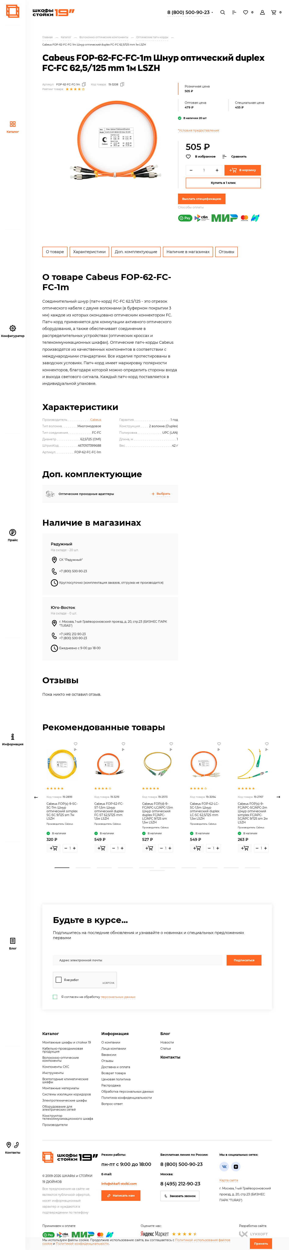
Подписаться (244, 960)
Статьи (165, 1048)
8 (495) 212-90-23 (180, 1184)
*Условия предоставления (198, 130)
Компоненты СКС (55, 1067)
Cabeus (95, 420)
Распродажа (111, 1085)
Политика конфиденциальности (126, 1098)
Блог (13, 948)
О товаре (55, 251)
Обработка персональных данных (127, 1091)
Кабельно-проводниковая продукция (62, 1050)
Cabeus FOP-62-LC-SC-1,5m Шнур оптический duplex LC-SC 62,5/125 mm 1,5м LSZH (204, 811)
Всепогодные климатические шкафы (65, 1080)
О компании (110, 1042)
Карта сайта (228, 1180)
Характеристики (89, 251)
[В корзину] (54, 848)
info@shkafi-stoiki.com (119, 1184)
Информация (115, 1033)
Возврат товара (113, 1073)
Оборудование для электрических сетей (59, 1108)
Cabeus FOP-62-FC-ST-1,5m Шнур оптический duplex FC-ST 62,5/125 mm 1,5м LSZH (109, 811)
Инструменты (53, 1073)
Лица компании (113, 1048)
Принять (261, 1244)
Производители (55, 1125)
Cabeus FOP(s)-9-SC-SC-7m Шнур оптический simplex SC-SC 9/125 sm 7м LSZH (62, 811)
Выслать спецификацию (201, 199)
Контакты (12, 1148)
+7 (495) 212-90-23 (72, 634)
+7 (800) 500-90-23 (73, 571)
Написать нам (124, 1195)
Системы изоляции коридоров (66, 1094)
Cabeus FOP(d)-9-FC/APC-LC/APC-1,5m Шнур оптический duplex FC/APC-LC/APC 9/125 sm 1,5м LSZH (157, 813)
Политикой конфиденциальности (82, 1244)
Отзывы (226, 251)
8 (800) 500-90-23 (188, 12)
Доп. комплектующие (136, 251)
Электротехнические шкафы (64, 1100)
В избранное (205, 156)
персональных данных (118, 997)
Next (278, 797)
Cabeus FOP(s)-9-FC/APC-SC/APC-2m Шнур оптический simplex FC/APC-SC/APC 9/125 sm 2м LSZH (253, 813)
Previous (36, 797)
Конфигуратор (13, 336)
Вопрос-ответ (112, 1104)
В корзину (247, 170)
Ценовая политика (116, 1079)
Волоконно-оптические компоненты (60, 1059)
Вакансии (108, 1055)
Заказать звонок (183, 1196)
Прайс (13, 540)
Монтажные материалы (60, 1088)
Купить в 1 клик (223, 183)
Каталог (13, 132)
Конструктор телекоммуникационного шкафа (67, 1117)
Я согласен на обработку (98, 997)
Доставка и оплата (115, 1067)
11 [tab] (157, 870)
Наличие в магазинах (188, 251)
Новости (167, 1042)
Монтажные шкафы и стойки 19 (66, 1042)
